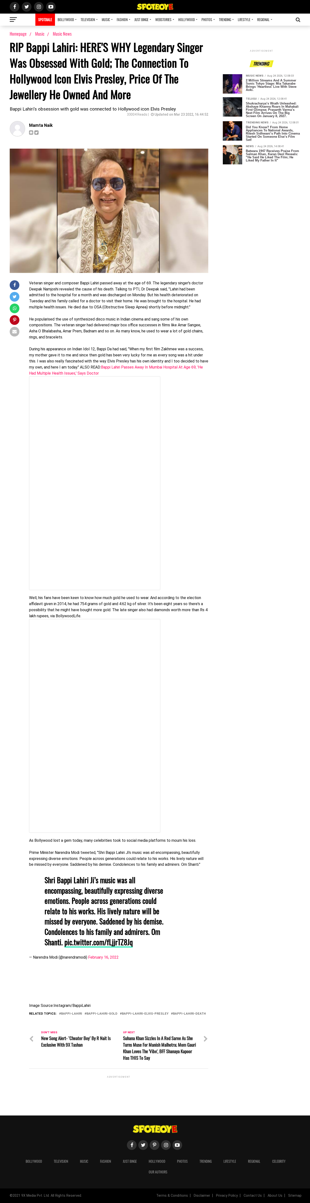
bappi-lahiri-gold (101, 1013)
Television (88, 19)
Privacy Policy (227, 1196)
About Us (275, 1196)
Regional (263, 19)
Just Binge (141, 19)
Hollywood (186, 19)
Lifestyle (244, 19)
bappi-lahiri (71, 1013)
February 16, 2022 (103, 957)
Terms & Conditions (172, 1196)
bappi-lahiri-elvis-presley (145, 1013)
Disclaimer (202, 1196)
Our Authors (158, 1171)
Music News (62, 34)
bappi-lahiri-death (189, 1013)
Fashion (122, 19)
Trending (225, 19)
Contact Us (253, 1196)
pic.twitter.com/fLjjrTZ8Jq (98, 942)
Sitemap (295, 1196)
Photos (207, 19)
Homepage (18, 34)
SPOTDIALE (45, 19)
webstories (163, 19)
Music (106, 19)
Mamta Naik (41, 125)
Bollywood (66, 19)
